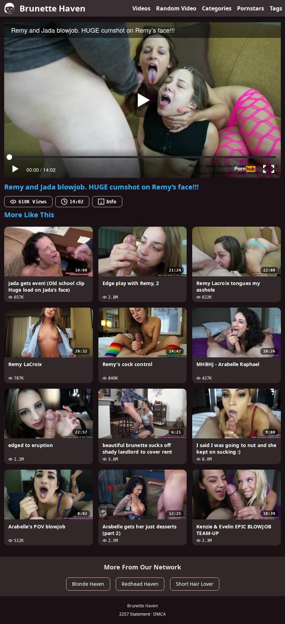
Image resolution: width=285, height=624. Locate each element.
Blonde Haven (88, 584)
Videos (141, 8)
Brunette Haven (52, 8)
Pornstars (250, 8)
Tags (276, 8)
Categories (216, 8)
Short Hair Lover (194, 584)
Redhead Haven (140, 584)
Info (111, 201)
